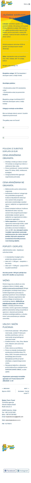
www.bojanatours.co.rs (13, 420)
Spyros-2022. (6, 390)
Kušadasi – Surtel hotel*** (23, 391)
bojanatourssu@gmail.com (14, 416)
